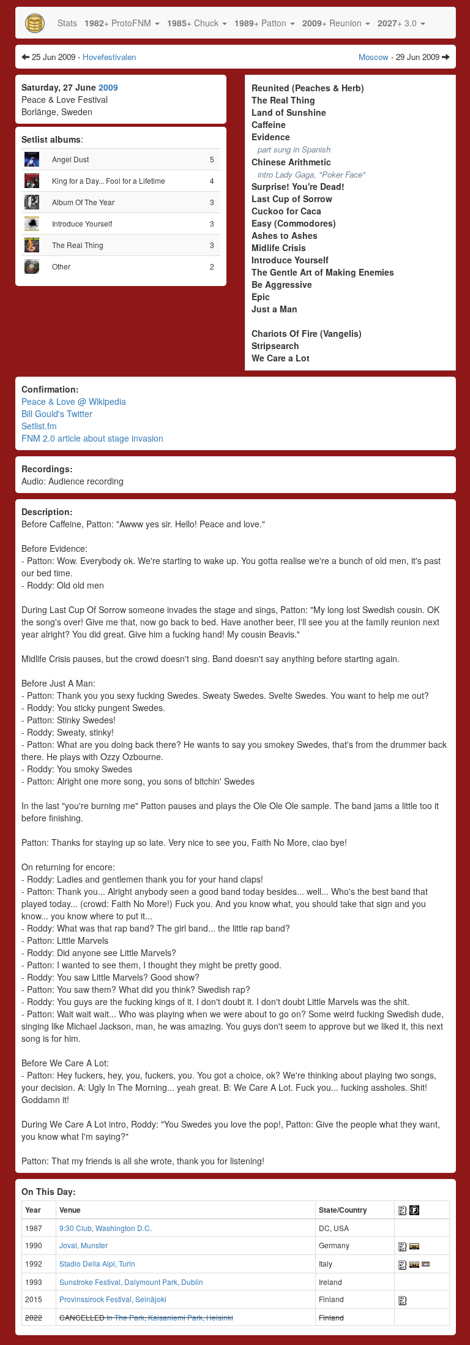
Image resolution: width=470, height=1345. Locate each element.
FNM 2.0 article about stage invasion (92, 438)
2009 (108, 87)
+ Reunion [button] (333, 23)
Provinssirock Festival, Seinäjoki (112, 1299)
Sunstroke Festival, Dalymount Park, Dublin (131, 1281)
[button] (122, 22)
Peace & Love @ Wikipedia (73, 401)
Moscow (374, 56)
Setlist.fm (39, 426)
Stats (67, 23)
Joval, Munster (83, 1245)
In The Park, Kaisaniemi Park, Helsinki (169, 1317)
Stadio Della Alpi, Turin (97, 1263)
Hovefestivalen (109, 56)
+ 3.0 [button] (398, 23)
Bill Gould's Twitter (56, 413)
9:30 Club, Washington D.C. (105, 1228)
